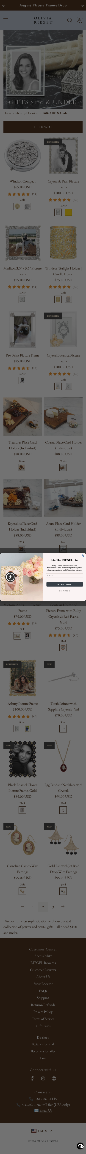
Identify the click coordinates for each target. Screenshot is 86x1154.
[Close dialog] (83, 555)
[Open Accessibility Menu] (10, 577)
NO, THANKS (64, 591)
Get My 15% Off (64, 584)
